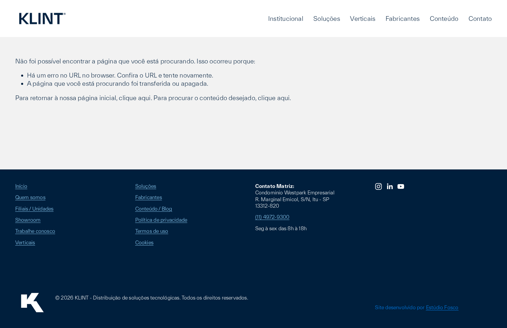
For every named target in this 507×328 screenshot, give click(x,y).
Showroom (28, 220)
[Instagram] (378, 186)
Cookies (144, 242)
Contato (480, 18)
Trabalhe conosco (35, 231)
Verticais (362, 18)
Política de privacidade (161, 220)
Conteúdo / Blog (153, 208)
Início (21, 186)
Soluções (326, 18)
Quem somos (30, 197)
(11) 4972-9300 (272, 217)
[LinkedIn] (389, 186)
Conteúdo (444, 18)
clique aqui (135, 97)
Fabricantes (403, 18)
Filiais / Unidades (34, 208)
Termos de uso (151, 231)
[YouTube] (400, 186)
